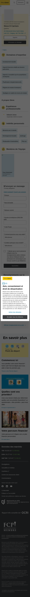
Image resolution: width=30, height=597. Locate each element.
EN (3, 283)
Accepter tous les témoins (15, 317)
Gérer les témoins (15, 312)
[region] (15, 298)
